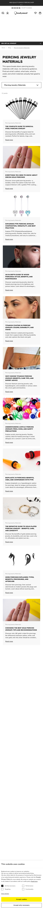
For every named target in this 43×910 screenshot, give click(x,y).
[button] (21, 895)
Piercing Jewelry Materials (15, 85)
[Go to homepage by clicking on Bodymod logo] (21, 13)
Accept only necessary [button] (21, 905)
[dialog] (21, 885)
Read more (34, 881)
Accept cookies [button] (21, 899)
